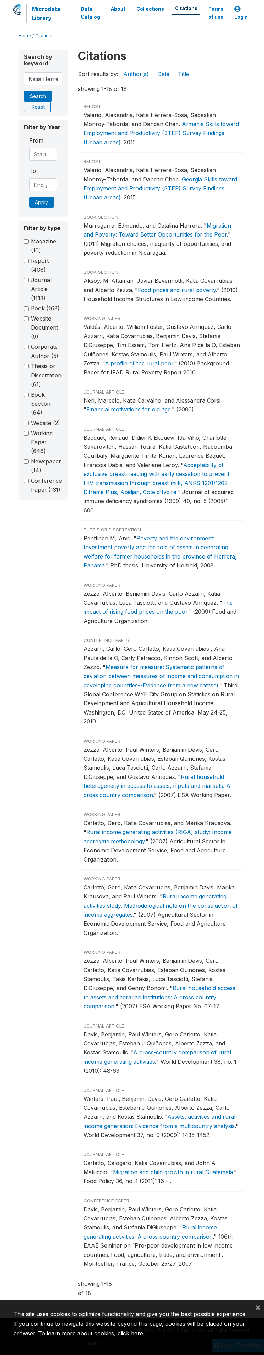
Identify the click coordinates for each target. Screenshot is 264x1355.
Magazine (43, 246)
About (118, 9)
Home (25, 35)
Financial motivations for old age (128, 409)
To (32, 170)
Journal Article (41, 289)
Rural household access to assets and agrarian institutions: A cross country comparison (159, 997)
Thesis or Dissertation (46, 375)
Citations (186, 8)
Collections (150, 9)
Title (183, 74)
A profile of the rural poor (139, 363)
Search (38, 96)
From (36, 140)
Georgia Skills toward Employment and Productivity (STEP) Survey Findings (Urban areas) (160, 188)
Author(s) (136, 74)
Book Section (41, 403)
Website (45, 422)
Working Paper (42, 442)
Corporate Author (44, 351)
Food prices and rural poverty (177, 289)
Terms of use (215, 12)
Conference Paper (46, 485)
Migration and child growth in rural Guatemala (173, 1172)
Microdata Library (46, 13)
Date (163, 74)
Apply (41, 202)
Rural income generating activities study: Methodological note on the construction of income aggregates (161, 905)
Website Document (44, 327)
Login (241, 17)
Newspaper (46, 466)
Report (40, 265)
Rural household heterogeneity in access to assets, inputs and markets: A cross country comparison (157, 786)
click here (130, 1333)
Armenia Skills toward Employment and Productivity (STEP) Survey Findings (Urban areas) (161, 133)
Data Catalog (90, 12)
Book (45, 308)
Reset (38, 107)
